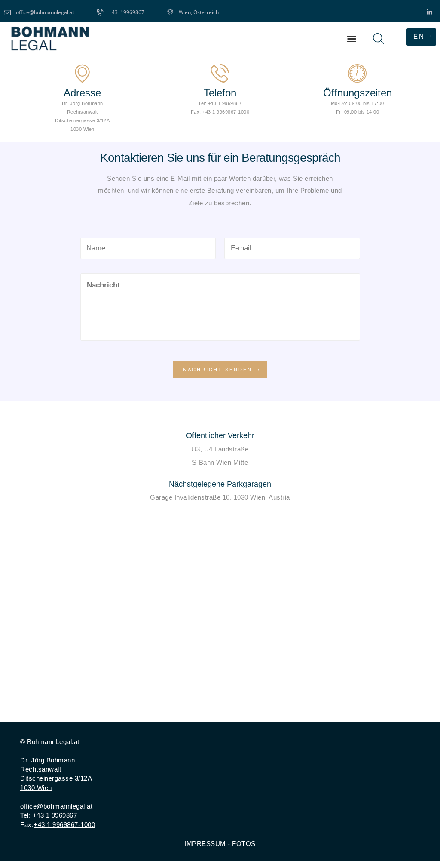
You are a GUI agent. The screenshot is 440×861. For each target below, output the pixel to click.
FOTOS (244, 843)
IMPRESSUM (205, 843)
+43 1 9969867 (55, 815)
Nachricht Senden (217, 369)
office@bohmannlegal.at (56, 806)
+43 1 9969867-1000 (64, 824)
